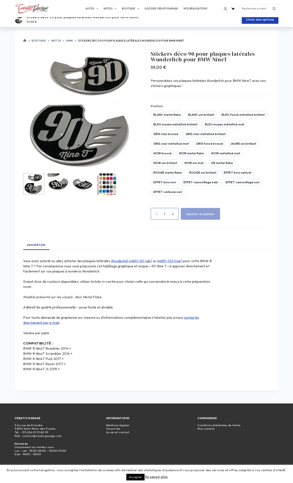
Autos (90, 8)
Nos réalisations (195, 8)
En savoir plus (156, 477)
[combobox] (254, 8)
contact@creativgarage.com (42, 436)
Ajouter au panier (200, 214)
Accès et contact (118, 432)
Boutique (128, 8)
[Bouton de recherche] (274, 9)
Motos (108, 8)
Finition (157, 106)
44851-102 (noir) (169, 261)
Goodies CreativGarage (161, 8)
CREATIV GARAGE (27, 418)
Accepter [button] (135, 477)
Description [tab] (36, 245)
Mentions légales (117, 425)
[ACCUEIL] (24, 40)
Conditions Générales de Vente (219, 425)
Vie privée (113, 428)
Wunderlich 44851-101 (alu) (131, 261)
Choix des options (260, 19)
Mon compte (206, 428)
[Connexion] (225, 8)
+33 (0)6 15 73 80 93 (34, 432)
